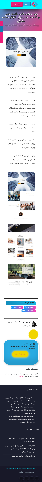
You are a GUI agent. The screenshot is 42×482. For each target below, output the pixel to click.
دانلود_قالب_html (28, 310)
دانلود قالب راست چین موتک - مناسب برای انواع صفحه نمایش (21, 440)
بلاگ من (20, 472)
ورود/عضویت (16, 4)
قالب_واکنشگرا (29, 307)
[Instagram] (32, 478)
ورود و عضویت (29, 472)
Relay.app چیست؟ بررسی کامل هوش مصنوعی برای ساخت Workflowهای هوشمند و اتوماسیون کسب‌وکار (20, 449)
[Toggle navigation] (3, 4)
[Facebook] (37, 478)
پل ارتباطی (26, 4)
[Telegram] (27, 478)
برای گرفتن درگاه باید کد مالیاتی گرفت (23, 456)
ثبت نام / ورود (20, 354)
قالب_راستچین (16, 307)
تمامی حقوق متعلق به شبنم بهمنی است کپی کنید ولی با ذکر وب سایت (20, 468)
